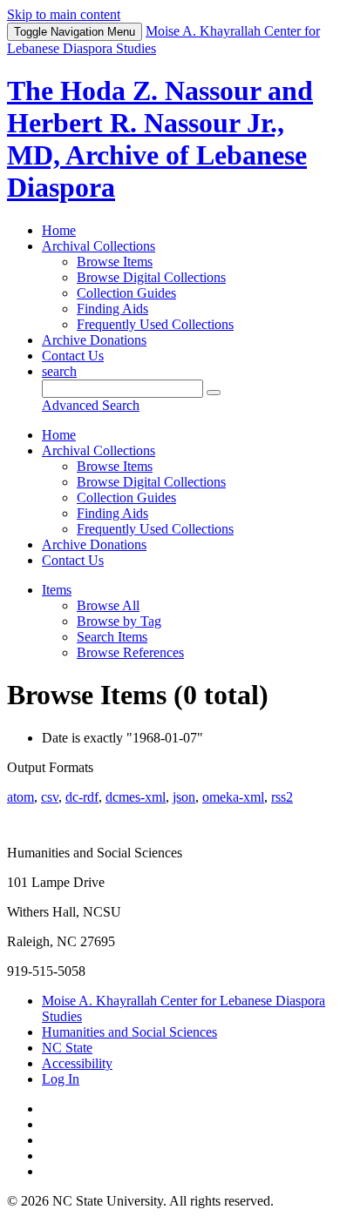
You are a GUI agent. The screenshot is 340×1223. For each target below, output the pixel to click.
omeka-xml (233, 797)
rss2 (282, 797)
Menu (74, 31)
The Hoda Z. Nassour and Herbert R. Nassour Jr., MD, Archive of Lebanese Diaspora (160, 139)
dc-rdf (82, 797)
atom (20, 797)
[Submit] (214, 392)
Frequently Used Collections (155, 324)
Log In (60, 1079)
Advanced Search (90, 405)
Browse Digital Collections (151, 277)
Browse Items (115, 261)
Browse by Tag (119, 621)
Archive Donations (94, 340)
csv (49, 797)
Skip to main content (63, 14)
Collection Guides (126, 293)
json (184, 797)
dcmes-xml (135, 797)
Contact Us (73, 355)
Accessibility (77, 1063)
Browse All (108, 605)
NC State (67, 1047)
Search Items (112, 636)
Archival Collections (98, 246)
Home (59, 230)
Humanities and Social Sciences (129, 1032)
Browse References (130, 652)
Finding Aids (112, 308)
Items (56, 589)
